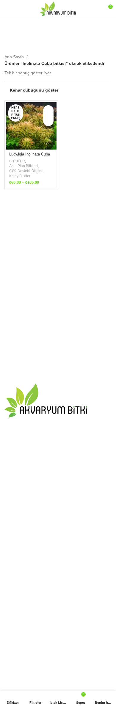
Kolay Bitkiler (19, 176)
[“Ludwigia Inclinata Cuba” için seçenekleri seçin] (48, 110)
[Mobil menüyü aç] (6, 9)
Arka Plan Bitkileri (23, 166)
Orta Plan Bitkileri (20, 653)
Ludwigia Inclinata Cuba (29, 154)
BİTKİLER (17, 161)
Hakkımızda (15, 554)
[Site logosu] (58, 8)
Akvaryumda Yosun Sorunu (30, 485)
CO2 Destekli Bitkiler (26, 171)
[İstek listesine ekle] (48, 121)
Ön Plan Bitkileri (19, 633)
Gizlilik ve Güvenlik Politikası (30, 585)
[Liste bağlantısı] (58, 446)
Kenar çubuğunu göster (34, 90)
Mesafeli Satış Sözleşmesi (29, 575)
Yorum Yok (41, 494)
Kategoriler (56, 40)
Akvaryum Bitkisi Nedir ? (27, 508)
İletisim (11, 544)
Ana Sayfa (14, 56)
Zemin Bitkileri (17, 674)
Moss (9, 643)
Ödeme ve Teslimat (22, 564)
